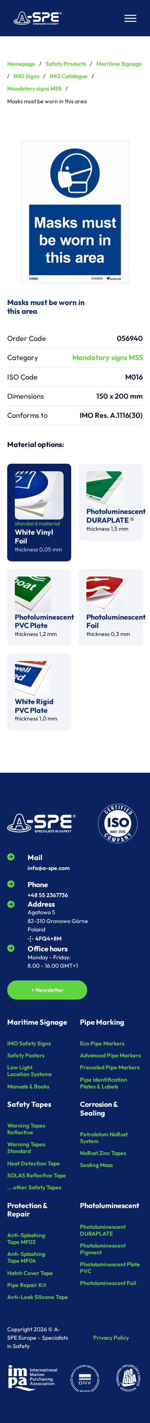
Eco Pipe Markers (102, 1043)
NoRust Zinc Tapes (103, 1153)
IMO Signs (26, 76)
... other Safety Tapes (34, 1187)
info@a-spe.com (49, 868)
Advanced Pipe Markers (110, 1055)
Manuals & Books (28, 1086)
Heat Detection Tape (33, 1163)
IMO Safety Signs (29, 1043)
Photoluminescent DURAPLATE (103, 1230)
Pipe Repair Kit (26, 1285)
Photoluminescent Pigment (103, 1249)
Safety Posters (25, 1055)
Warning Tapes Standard (26, 1148)
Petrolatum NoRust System (104, 1138)
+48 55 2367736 (48, 895)
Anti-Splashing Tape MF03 (26, 1239)
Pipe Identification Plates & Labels (103, 1083)
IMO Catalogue (69, 76)
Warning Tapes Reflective (26, 1129)
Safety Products (66, 63)
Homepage (21, 63)
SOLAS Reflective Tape (36, 1175)
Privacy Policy (111, 1337)
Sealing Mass (96, 1165)
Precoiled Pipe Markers (110, 1067)
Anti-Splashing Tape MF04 (26, 1257)
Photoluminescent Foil (108, 1283)
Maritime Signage (119, 63)
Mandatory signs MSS (34, 88)
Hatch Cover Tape (30, 1273)
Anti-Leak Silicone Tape (37, 1297)
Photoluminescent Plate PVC (110, 1268)
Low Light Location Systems (29, 1071)
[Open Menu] (130, 18)
